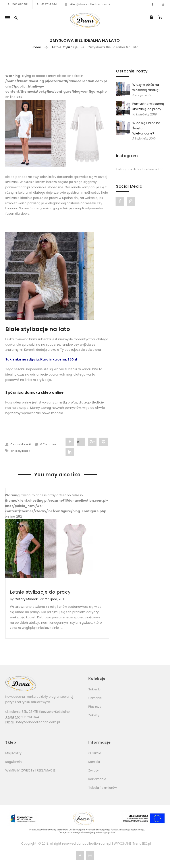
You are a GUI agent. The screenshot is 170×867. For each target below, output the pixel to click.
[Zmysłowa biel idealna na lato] (57, 133)
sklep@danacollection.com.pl (90, 4)
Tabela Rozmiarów (102, 787)
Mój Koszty (13, 753)
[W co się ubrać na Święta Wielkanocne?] (123, 127)
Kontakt (94, 762)
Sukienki (94, 689)
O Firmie (94, 753)
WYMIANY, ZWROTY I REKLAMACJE (30, 770)
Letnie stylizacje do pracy (40, 592)
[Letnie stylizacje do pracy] (57, 548)
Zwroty (93, 770)
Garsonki (95, 698)
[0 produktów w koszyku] (160, 17)
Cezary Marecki (20, 444)
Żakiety (93, 715)
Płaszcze (95, 706)
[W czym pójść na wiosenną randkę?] (123, 89)
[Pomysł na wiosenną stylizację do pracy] (123, 108)
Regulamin (13, 762)
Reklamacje (97, 779)
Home (36, 47)
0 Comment (48, 444)
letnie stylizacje (64, 47)
